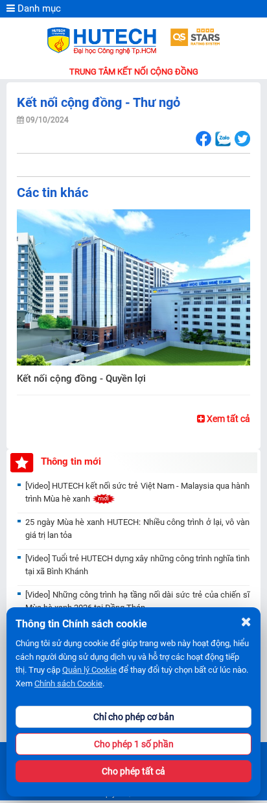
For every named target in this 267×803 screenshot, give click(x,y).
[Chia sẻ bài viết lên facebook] (203, 139)
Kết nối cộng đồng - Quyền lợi (81, 378)
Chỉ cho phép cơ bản (133, 717)
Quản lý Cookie (89, 670)
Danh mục (38, 8)
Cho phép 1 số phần (134, 744)
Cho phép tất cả (133, 771)
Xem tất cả (227, 418)
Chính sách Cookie (68, 683)
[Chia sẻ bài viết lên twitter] (242, 139)
